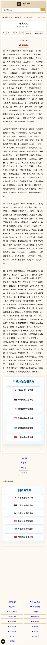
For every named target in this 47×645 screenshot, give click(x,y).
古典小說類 (8, 17)
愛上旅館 (36, 636)
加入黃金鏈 (13, 602)
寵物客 (36, 612)
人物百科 (13, 631)
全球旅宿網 (36, 607)
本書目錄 (29, 17)
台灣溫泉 (13, 626)
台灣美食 (36, 616)
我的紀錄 (40, 33)
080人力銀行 (36, 602)
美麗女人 (13, 641)
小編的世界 (12, 616)
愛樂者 (36, 626)
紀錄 (29, 33)
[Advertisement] (23, 571)
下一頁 (22, 473)
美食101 (12, 607)
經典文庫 (13, 621)
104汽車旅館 (13, 612)
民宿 (12, 636)
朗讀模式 (25, 45)
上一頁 (24, 458)
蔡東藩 (18, 17)
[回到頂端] (3, 641)
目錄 (24, 468)
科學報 (36, 631)
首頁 (24, 463)
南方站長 (36, 621)
